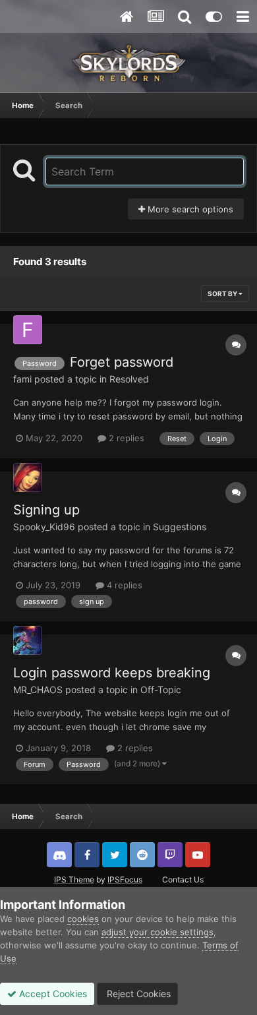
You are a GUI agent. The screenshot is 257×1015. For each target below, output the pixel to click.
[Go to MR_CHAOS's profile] (27, 640)
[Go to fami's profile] (27, 329)
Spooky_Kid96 (44, 526)
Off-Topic (160, 689)
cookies (83, 918)
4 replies (123, 585)
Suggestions (179, 526)
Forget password (121, 362)
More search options (189, 209)
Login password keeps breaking (111, 673)
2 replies (125, 438)
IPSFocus (124, 879)
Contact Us (183, 879)
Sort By (223, 293)
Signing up (46, 510)
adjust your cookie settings (157, 932)
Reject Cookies (137, 993)
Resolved (129, 378)
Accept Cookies (51, 993)
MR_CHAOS (38, 689)
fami (22, 378)
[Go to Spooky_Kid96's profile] (27, 477)
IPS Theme (74, 879)
